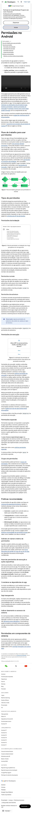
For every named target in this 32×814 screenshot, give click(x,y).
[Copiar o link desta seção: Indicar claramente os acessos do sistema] (8, 613)
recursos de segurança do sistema (11, 504)
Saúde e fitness (5, 700)
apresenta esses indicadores (12, 621)
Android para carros (6, 721)
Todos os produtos (6, 794)
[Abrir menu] (2, 2)
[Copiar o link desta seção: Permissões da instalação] (20, 221)
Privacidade (4, 705)
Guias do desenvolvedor (7, 754)
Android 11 (3, 745)
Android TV (4, 723)
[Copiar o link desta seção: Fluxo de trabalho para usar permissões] (13, 135)
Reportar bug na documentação (9, 770)
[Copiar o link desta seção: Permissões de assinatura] (19, 295)
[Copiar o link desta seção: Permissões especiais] (18, 420)
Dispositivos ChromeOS (7, 719)
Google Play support (6, 772)
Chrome (3, 787)
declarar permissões (7, 107)
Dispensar (16, 22)
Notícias (3, 684)
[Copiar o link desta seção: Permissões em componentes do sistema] (9, 636)
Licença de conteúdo (21, 655)
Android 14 (4, 737)
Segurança (4, 679)
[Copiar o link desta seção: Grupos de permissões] (19, 459)
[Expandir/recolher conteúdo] (10, 41)
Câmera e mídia (5, 702)
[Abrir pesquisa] (18, 2)
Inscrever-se (25, 806)
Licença (11, 800)
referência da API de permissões (16, 216)
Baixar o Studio (5, 758)
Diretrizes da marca (19, 800)
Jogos (2, 695)
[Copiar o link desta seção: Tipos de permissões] (21, 198)
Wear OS (3, 716)
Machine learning (5, 697)
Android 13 (4, 740)
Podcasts (3, 689)
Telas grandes (4, 714)
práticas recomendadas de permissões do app (14, 532)
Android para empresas (7, 676)
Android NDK (4, 761)
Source (3, 681)
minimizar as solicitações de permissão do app (14, 105)
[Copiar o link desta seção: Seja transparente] (15, 596)
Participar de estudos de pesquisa (9, 775)
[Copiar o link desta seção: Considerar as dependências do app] (28, 582)
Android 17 (4, 730)
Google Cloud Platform (7, 792)
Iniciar (16, 27)
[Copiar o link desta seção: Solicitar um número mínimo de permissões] (11, 541)
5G (2, 707)
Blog (2, 686)
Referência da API (5, 756)
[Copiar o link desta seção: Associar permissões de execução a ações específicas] (15, 562)
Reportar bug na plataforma (8, 767)
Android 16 (4, 732)
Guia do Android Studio (7, 751)
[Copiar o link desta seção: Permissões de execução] (20, 335)
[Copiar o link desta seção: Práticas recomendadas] (23, 499)
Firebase (3, 789)
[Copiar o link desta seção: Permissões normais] (16, 276)
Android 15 (4, 735)
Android (3, 674)
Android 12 (4, 742)
